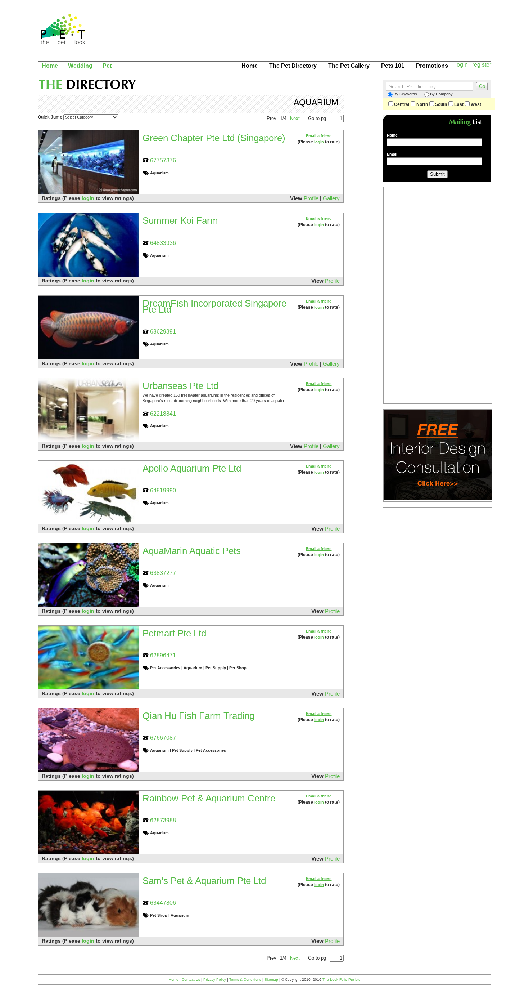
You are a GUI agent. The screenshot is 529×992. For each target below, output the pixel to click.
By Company (441, 94)
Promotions (432, 65)
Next (295, 118)
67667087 (163, 737)
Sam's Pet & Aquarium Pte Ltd (204, 880)
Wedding (80, 65)
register (481, 64)
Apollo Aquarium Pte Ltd (192, 468)
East (459, 104)
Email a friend (319, 136)
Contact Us (191, 980)
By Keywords (405, 94)
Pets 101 (392, 65)
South (441, 104)
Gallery (331, 198)
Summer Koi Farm (180, 220)
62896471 (163, 655)
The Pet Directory (293, 65)
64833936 (163, 243)
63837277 (163, 572)
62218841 (163, 413)
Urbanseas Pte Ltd (180, 385)
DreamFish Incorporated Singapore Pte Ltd (214, 306)
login (461, 64)
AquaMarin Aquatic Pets (192, 550)
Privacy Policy (214, 980)
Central (401, 104)
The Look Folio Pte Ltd (341, 980)
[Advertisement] (349, 34)
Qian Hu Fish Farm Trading (198, 715)
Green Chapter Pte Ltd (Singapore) (214, 138)
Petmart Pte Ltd (174, 633)
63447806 (163, 902)
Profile (311, 198)
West (476, 104)
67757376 (163, 160)
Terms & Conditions (245, 980)
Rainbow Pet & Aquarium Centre (209, 798)
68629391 (163, 331)
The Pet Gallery (349, 65)
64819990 (163, 490)
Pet (107, 65)
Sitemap (271, 980)
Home (50, 65)
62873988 (163, 820)
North (422, 104)
